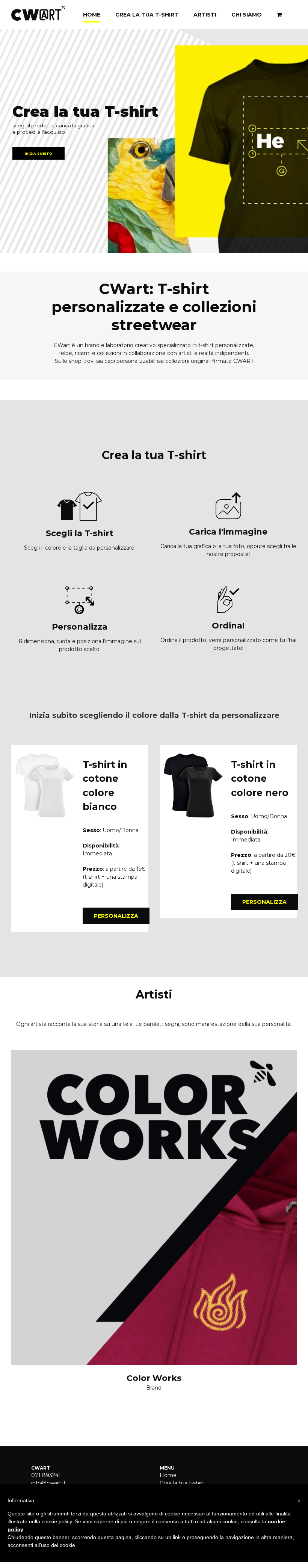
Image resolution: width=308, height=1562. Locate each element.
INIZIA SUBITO (38, 153)
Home (168, 1475)
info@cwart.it (48, 1483)
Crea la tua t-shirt (182, 1483)
